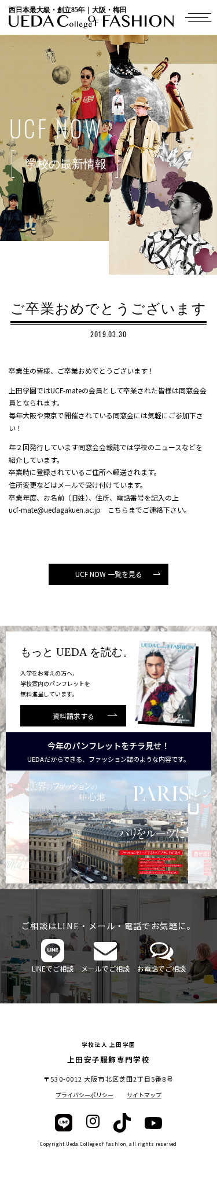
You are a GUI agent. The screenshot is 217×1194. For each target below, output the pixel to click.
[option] (108, 827)
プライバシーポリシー (84, 1094)
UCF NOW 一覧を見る (108, 574)
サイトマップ (144, 1094)
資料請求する (73, 716)
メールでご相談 (105, 968)
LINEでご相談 (52, 968)
